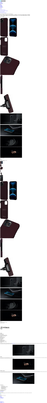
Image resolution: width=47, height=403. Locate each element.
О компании (1, 2)
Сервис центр (1, 3)
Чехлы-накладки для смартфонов (3, 12)
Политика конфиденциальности (2, 402)
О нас (0, 396)
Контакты (1, 6)
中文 (1, 7)
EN (0, 7)
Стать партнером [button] (1, 391)
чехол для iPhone (13, 343)
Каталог (1, 5)
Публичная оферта (2, 401)
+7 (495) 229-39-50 (2, 397)
